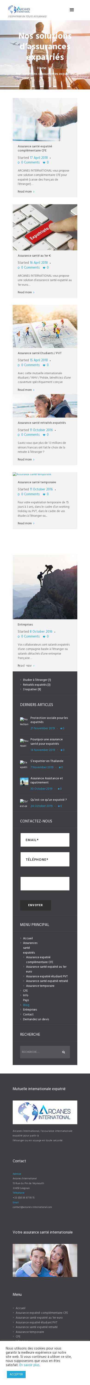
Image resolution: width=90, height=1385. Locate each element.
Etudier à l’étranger (35, 680)
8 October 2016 (41, 632)
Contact (28, 1014)
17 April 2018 (39, 158)
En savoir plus (29, 1365)
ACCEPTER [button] (16, 1374)
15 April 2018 (39, 360)
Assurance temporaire (40, 986)
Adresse (17, 1174)
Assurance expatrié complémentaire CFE (39, 960)
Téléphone (18, 1193)
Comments (30, 162)
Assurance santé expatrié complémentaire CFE (35, 148)
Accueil (28, 938)
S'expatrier (30, 689)
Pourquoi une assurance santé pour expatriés (46, 741)
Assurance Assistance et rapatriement (46, 780)
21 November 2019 (42, 728)
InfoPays (26, 998)
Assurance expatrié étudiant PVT (47, 976)
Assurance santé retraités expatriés (42, 423)
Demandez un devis (36, 1019)
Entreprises (25, 624)
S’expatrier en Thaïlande (46, 761)
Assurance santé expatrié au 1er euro (46, 969)
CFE (25, 990)
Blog (26, 1005)
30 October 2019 (41, 788)
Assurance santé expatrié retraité (47, 981)
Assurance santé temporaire (37, 482)
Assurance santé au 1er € (34, 255)
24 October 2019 (41, 806)
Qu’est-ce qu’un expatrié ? (48, 800)
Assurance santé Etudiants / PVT (40, 353)
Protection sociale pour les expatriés (49, 720)
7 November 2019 (41, 767)
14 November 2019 (42, 750)
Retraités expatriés (35, 684)
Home (41, 68)
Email (16, 1203)
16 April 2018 (39, 263)
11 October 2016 (41, 430)
